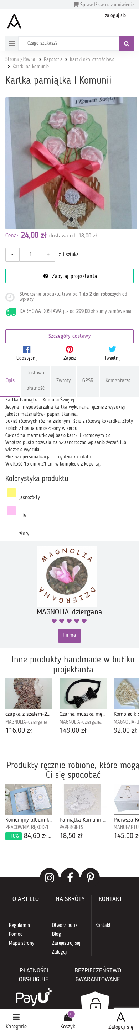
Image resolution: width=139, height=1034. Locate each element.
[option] (28, 707)
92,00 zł (125, 730)
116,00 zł (18, 730)
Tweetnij (112, 358)
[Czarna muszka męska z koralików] (83, 693)
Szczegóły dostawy (69, 336)
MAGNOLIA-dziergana (26, 722)
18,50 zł (71, 836)
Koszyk (67, 1027)
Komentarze (118, 381)
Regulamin (19, 925)
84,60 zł (30, 836)
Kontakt (103, 925)
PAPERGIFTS (71, 827)
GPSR (88, 381)
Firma (69, 635)
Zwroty (63, 381)
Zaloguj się (120, 1027)
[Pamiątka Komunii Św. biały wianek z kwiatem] (83, 799)
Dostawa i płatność (35, 381)
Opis (10, 381)
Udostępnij (26, 358)
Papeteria (53, 59)
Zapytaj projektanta (73, 276)
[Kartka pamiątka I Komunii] (71, 163)
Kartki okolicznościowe (92, 59)
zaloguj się (115, 15)
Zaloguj (59, 952)
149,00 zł (73, 730)
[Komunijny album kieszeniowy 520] (28, 799)
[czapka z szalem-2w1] (28, 693)
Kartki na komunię (30, 66)
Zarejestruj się (66, 943)
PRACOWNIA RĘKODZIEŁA (28, 827)
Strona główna (20, 59)
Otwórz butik (64, 925)
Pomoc (15, 934)
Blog (56, 934)
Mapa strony (21, 943)
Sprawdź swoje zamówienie (106, 4)
